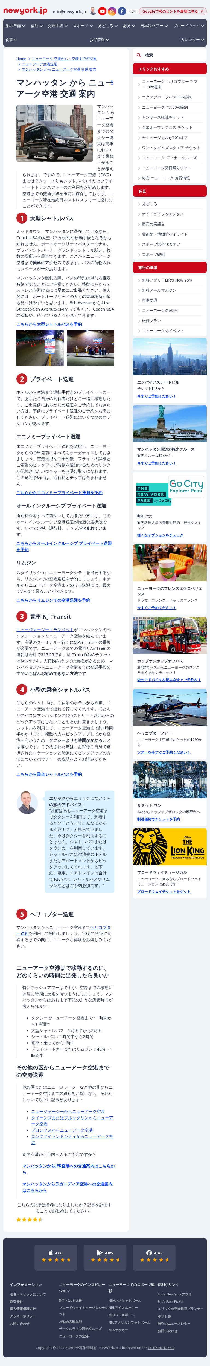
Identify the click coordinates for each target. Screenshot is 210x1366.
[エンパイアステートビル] (170, 356)
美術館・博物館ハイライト (165, 234)
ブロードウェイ (186, 25)
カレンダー (190, 39)
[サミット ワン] (170, 779)
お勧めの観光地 (70, 1321)
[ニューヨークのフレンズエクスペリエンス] (170, 562)
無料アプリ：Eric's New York (167, 280)
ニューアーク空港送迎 (39, 64)
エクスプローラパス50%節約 (167, 97)
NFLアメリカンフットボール (129, 1322)
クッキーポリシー (23, 1316)
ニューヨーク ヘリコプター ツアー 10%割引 (170, 84)
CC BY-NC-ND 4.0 (161, 1347)
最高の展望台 (153, 224)
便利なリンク (168, 1284)
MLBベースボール (122, 1315)
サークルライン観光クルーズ (80, 1328)
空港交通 (149, 300)
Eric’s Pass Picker (171, 1301)
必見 (127, 25)
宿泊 (34, 25)
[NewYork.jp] (25, 10)
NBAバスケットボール (125, 1300)
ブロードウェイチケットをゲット (164, 891)
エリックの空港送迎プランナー (181, 1308)
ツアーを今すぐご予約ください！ (164, 752)
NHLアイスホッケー (123, 1307)
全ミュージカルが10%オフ (165, 137)
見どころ (105, 25)
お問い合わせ (20, 1323)
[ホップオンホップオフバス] (170, 635)
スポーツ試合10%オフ (161, 244)
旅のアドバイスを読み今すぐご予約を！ (169, 679)
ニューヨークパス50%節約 (165, 107)
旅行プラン (151, 320)
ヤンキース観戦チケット (163, 117)
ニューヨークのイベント (163, 330)
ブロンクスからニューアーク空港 (62, 1130)
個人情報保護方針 (23, 1308)
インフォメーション (26, 1284)
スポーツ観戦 (153, 254)
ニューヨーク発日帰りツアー (167, 167)
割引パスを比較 (70, 1300)
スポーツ (80, 25)
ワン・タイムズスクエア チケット (171, 147)
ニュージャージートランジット (45, 629)
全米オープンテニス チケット (167, 127)
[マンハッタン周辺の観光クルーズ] (170, 423)
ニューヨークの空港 (74, 1336)
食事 (9, 39)
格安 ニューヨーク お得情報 (166, 178)
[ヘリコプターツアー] (170, 707)
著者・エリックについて (28, 1294)
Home (21, 58)
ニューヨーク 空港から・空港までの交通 (64, 58)
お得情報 (97, 39)
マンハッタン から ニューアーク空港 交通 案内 (59, 69)
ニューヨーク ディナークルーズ (169, 157)
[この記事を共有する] (109, 83)
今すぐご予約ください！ (156, 395)
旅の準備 (13, 25)
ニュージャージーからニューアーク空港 (68, 1111)
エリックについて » (92, 798)
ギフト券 (164, 1316)
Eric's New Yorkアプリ (175, 1294)
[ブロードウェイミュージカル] (170, 846)
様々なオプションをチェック (160, 535)
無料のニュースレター (174, 1323)
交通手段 (55, 25)
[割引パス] (170, 490)
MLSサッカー (118, 1329)
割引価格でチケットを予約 (158, 819)
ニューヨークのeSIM (160, 310)
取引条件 (16, 1301)
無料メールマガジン (159, 290)
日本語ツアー (151, 25)
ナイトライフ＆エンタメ (163, 213)
